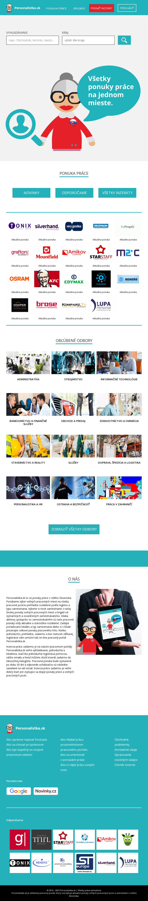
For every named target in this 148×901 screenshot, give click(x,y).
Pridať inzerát (101, 8)
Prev (11, 108)
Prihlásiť (127, 8)
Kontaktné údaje (126, 750)
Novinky (31, 192)
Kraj (65, 33)
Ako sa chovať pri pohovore (25, 745)
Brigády (79, 8)
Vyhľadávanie (17, 33)
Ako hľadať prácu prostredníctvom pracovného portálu (74, 745)
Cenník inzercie (125, 765)
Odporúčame (74, 192)
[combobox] (88, 40)
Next (137, 108)
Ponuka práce (56, 8)
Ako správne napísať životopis (26, 740)
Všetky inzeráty (117, 192)
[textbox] (89, 40)
